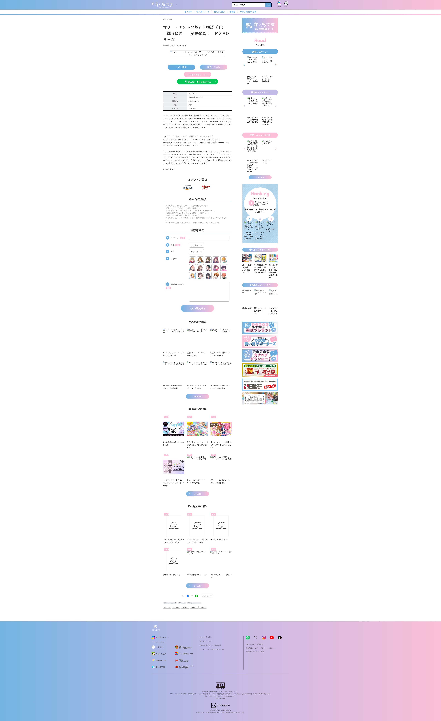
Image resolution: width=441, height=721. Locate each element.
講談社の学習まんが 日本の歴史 (210, 645)
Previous (245, 65)
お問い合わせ (250, 644)
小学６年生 (194, 607)
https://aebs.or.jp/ (220, 698)
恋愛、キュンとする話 (170, 603)
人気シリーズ (204, 12)
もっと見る (198, 396)
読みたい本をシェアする (199, 81)
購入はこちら (213, 67)
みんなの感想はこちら (197, 74)
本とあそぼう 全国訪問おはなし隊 (212, 649)
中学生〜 (203, 607)
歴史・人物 (182, 603)
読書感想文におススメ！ (194, 603)
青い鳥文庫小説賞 (249, 12)
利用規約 (260, 644)
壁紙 (233, 12)
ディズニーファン (206, 641)
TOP (164, 19)
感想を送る (200, 308)
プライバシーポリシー (267, 648)
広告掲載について (252, 648)
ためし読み (220, 12)
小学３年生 (167, 607)
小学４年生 (176, 607)
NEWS (189, 12)
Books (170, 19)
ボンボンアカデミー (206, 637)
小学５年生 (185, 607)
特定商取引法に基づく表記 (255, 651)
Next (275, 65)
